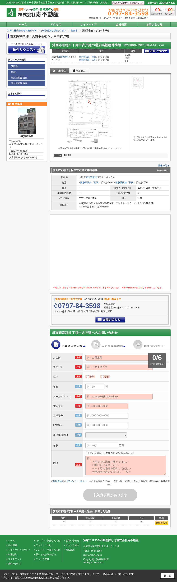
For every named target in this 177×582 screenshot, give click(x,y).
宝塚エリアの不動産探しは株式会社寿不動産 (111, 540)
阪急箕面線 (84, 57)
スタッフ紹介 (72, 545)
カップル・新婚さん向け (48, 540)
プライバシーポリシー (77, 481)
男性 (92, 376)
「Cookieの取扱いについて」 (36, 577)
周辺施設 (70, 549)
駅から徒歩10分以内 (46, 554)
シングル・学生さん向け (48, 549)
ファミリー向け (44, 545)
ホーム (11, 540)
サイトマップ (15, 559)
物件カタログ (15, 563)
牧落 (94, 59)
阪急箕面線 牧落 (19, 83)
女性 (107, 376)
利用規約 (57, 481)
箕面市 (61, 57)
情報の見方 (163, 165)
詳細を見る (161, 522)
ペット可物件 (42, 559)
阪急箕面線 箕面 (19, 77)
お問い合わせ (72, 540)
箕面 (94, 57)
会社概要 (12, 545)
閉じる (167, 575)
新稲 (66, 57)
